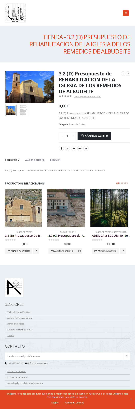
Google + (79, 148)
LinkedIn (73, 148)
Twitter (67, 148)
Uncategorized (76, 232)
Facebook (61, 148)
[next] (128, 73)
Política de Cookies (16, 371)
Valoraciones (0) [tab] (34, 159)
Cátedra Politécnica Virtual (20, 329)
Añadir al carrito (96, 135)
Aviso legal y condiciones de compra (25, 383)
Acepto (55, 402)
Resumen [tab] (55, 159)
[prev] (123, 73)
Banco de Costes (77, 124)
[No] (131, 399)
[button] (126, 13)
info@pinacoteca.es (38, 363)
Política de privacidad (17, 377)
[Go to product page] (22, 208)
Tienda (10, 335)
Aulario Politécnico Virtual (19, 318)
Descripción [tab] (12, 159)
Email (86, 148)
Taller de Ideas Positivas (19, 312)
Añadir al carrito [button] (20, 251)
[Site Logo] (15, 13)
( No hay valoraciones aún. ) (87, 96)
